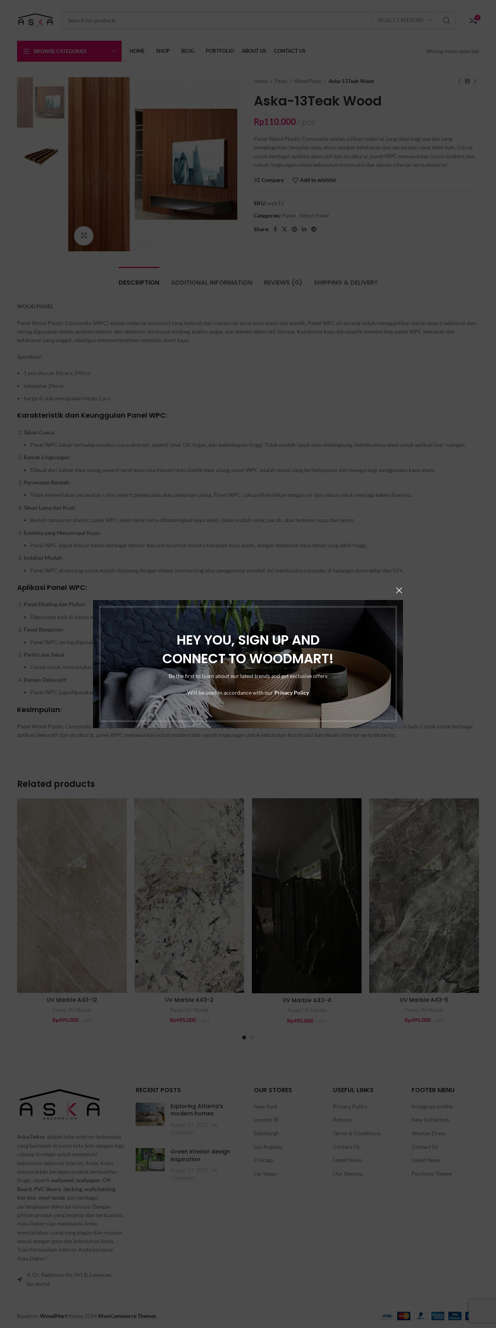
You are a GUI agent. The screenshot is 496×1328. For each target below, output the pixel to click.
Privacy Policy (291, 692)
